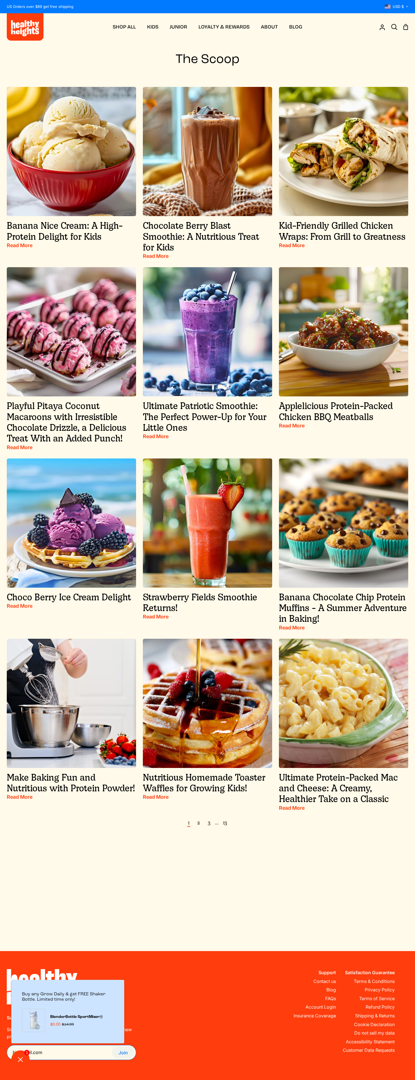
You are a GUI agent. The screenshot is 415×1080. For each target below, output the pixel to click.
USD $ (398, 6)
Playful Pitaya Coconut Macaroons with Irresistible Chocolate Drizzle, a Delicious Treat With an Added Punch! (66, 422)
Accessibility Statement (370, 1041)
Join (123, 1052)
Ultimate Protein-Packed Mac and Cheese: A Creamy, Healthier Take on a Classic (338, 788)
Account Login (320, 1007)
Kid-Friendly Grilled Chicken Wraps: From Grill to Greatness (342, 231)
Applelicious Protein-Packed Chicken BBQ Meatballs (336, 411)
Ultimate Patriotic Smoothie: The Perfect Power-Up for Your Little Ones (205, 416)
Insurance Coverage (315, 1015)
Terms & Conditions (374, 981)
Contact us (324, 981)
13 (225, 822)
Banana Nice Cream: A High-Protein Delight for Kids (65, 231)
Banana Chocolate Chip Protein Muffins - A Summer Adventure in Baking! (343, 607)
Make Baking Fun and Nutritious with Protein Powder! (71, 782)
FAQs (330, 998)
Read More (19, 245)
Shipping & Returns (375, 1015)
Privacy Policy (380, 990)
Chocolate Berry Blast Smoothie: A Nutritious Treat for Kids (201, 236)
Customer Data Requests (369, 1050)
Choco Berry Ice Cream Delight (69, 596)
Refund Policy (380, 1007)
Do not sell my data (374, 1033)
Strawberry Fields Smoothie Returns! (200, 602)
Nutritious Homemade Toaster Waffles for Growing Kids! (204, 782)
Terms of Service (377, 998)
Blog (331, 990)
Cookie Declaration (374, 1024)
